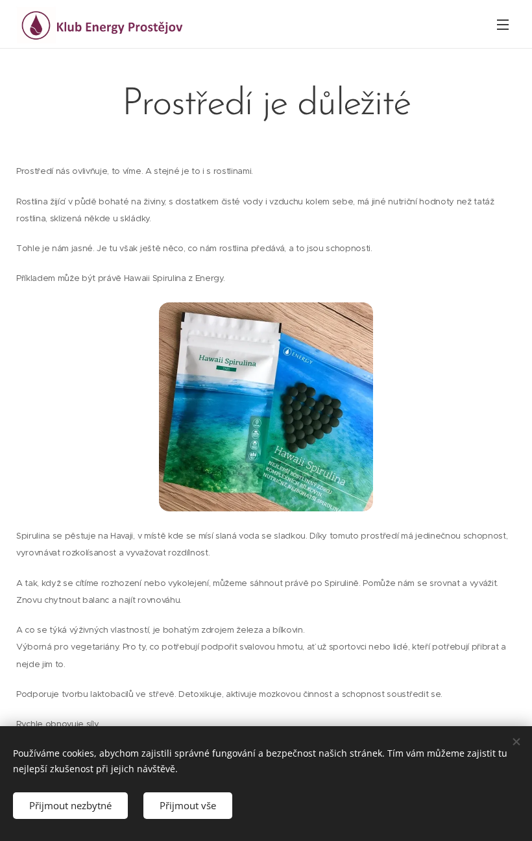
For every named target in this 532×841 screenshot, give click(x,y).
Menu (503, 24)
